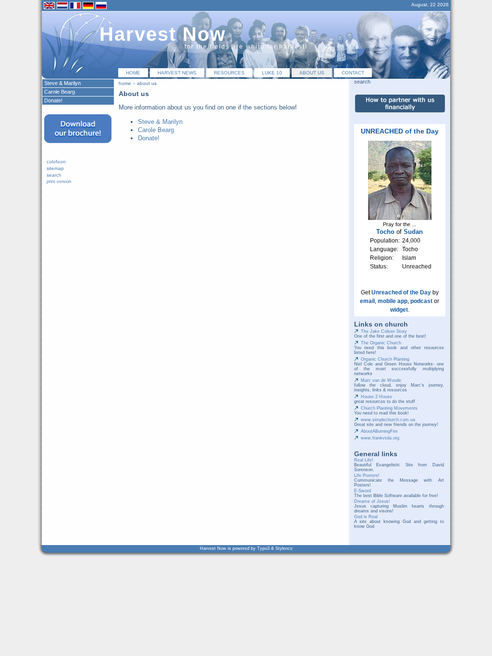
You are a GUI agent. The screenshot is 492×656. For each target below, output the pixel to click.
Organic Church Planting (385, 359)
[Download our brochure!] (77, 146)
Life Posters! (367, 475)
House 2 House (376, 396)
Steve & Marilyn (160, 121)
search (54, 175)
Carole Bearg (156, 130)
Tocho (385, 231)
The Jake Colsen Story (384, 331)
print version (59, 181)
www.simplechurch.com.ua (388, 419)
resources (229, 72)
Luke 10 (272, 72)
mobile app (392, 301)
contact (353, 72)
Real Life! (363, 460)
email (367, 301)
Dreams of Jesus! (372, 501)
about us (311, 72)
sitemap (55, 168)
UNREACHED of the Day (400, 131)
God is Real (366, 516)
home (133, 72)
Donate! (149, 138)
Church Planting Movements (389, 408)
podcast (421, 301)
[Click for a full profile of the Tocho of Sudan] (399, 218)
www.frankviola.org (380, 438)
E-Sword (362, 490)
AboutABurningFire (379, 431)
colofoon (56, 161)
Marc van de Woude (381, 380)
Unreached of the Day (401, 292)
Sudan (413, 231)
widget (399, 309)
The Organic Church (381, 342)
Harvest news (177, 72)
